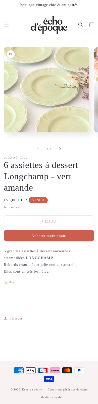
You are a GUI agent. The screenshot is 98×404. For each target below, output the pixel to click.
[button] (6, 24)
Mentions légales (51, 396)
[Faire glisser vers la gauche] (37, 148)
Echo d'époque (32, 389)
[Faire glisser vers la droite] (60, 148)
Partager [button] (16, 318)
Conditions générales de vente (67, 389)
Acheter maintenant (49, 236)
